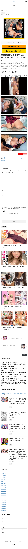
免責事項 (6, 541)
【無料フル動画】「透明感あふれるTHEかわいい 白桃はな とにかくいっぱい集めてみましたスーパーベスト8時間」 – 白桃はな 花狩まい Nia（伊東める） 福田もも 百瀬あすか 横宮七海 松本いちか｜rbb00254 (14, 382)
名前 (3, 190)
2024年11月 (3, 489)
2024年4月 (3, 495)
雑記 (3, 532)
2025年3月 (3, 483)
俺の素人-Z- (23, 158)
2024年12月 (3, 487)
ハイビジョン (10, 158)
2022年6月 (3, 508)
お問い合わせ (21, 541)
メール (3, 195)
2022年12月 (3, 502)
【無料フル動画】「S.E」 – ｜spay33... (13, 287)
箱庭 (14, 1)
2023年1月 (3, 500)
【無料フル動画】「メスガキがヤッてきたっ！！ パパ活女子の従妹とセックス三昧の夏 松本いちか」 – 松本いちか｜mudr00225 (13, 364)
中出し (19, 158)
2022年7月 (3, 506)
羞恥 (4, 160)
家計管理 (4, 524)
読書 (3, 529)
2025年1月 (3, 485)
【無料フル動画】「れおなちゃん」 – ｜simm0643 (14, 376)
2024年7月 (3, 491)
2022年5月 (3, 510)
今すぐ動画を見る (12, 46)
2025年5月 (3, 479)
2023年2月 (3, 498)
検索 (24, 354)
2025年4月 (3, 481)
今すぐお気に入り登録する (13, 51)
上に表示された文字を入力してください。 (11, 213)
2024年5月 (3, 493)
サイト (3, 201)
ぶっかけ (15, 158)
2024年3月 (3, 497)
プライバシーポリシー (13, 541)
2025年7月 (3, 475)
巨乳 (2, 160)
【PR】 (3, 157)
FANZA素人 (4, 158)
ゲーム (3, 521)
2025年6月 (3, 477)
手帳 (3, 527)
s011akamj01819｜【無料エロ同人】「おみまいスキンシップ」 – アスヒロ (17, 414)
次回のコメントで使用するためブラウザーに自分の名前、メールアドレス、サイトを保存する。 (14, 207)
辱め (6, 160)
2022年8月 (3, 504)
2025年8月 (3, 473)
